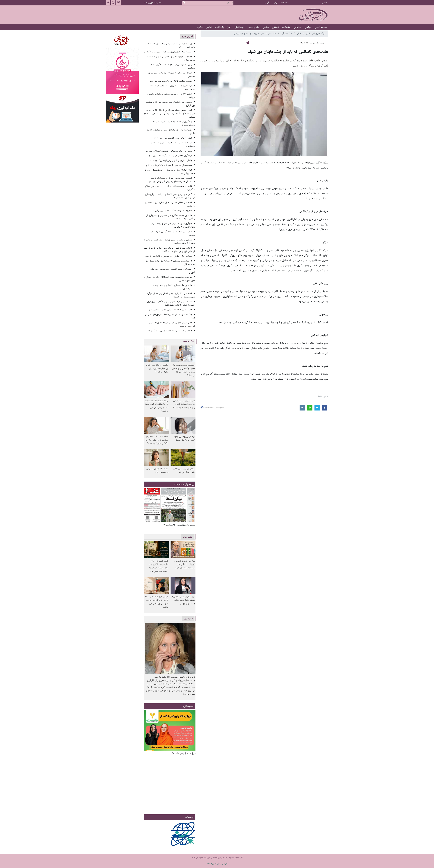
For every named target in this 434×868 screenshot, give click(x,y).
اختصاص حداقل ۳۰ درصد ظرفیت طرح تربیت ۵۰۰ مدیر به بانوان (170, 204)
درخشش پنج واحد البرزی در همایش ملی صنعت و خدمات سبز (172, 87)
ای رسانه (189, 817)
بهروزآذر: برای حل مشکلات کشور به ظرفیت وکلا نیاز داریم (171, 131)
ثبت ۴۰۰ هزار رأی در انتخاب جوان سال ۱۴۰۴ (173, 138)
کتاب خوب (188, 537)
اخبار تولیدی (188, 341)
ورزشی (266, 27)
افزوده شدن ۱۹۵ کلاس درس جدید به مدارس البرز (170, 310)
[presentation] (192, 505)
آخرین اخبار (187, 36)
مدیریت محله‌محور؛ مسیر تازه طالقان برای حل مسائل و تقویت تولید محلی (169, 279)
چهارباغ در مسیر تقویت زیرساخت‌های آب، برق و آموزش (172, 270)
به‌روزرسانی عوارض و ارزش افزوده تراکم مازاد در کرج (169, 165)
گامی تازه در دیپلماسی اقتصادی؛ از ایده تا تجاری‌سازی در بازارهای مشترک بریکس (170, 196)
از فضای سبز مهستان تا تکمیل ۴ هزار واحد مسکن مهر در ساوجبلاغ (170, 262)
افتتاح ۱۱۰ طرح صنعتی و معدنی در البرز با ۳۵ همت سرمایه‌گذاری (171, 58)
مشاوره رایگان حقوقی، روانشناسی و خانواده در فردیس (168, 256)
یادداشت (219, 27)
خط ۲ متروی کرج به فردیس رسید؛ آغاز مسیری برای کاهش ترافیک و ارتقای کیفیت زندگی (171, 303)
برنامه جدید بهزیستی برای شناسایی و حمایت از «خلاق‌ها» (173, 144)
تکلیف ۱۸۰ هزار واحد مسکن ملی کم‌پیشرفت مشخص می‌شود (171, 95)
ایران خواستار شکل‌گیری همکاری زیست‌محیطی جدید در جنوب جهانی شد (169, 171)
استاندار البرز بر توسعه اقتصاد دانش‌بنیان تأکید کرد (170, 331)
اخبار (299, 33)
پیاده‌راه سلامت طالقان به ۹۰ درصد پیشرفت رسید (171, 81)
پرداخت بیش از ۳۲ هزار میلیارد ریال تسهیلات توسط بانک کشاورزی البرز (171, 45)
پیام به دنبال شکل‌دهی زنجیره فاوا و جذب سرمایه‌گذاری (168, 52)
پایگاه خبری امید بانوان (315, 33)
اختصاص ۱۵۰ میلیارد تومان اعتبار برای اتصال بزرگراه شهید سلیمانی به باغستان (171, 295)
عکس (200, 27)
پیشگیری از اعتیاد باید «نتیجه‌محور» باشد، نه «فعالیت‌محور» (174, 123)
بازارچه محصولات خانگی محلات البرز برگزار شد (172, 211)
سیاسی (308, 27)
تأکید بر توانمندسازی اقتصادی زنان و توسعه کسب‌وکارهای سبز (174, 287)
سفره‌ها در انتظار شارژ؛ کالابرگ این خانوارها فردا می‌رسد (172, 233)
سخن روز (188, 619)
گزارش (209, 27)
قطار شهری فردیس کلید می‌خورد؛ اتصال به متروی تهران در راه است (172, 324)
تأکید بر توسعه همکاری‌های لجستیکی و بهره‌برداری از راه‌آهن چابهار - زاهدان (170, 217)
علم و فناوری (253, 27)
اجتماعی (297, 27)
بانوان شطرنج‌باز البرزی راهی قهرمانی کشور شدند (171, 160)
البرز (229, 27)
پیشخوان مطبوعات (184, 484)
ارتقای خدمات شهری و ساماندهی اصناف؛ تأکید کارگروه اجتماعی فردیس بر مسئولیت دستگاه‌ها (169, 249)
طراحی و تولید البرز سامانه (217, 863)
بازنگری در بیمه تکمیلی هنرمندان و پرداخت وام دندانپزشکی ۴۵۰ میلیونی (173, 225)
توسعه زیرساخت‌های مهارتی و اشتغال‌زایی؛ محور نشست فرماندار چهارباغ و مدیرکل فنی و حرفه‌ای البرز (172, 179)
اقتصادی (286, 27)
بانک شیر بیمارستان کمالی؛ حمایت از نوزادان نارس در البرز (170, 316)
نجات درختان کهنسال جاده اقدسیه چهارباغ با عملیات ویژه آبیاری (170, 103)
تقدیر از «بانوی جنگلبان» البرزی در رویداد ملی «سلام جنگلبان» (170, 188)
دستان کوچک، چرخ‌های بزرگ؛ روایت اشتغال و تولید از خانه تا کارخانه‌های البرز (169, 241)
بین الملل (238, 27)
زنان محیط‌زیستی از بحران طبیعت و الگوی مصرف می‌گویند (172, 66)
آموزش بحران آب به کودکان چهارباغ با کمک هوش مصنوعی (171, 74)
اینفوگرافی (188, 706)
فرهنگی (275, 27)
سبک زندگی (287, 33)
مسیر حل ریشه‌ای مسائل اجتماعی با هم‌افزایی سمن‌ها (169, 151)
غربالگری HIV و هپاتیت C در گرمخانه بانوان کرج (170, 156)
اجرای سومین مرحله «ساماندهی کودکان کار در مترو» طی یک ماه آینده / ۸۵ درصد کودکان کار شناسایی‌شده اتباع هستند (169, 113)
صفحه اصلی (321, 27)
